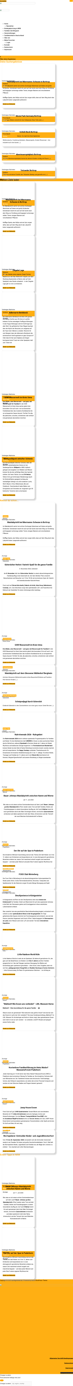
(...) (42, 120)
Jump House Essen (28, 1107)
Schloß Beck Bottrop (28, 132)
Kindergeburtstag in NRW (12, 28)
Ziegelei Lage (18, 270)
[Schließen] (71, 1)
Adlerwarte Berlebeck (18, 313)
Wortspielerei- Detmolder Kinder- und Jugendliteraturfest (28, 1136)
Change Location (5, 1383)
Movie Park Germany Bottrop (28, 116)
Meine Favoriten (9, 40)
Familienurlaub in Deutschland (14, 35)
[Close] (2, 1380)
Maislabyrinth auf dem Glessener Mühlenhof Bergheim (28, 673)
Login (8, 42)
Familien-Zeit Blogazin (11, 31)
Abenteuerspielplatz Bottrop (28, 154)
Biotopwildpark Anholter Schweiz (18, 459)
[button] (5, 81)
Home (6, 24)
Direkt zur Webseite (9, 104)
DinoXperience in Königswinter (28, 895)
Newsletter (10, 26)
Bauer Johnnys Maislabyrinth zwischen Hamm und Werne (28, 796)
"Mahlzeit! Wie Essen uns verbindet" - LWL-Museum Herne (28, 1004)
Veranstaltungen (9, 33)
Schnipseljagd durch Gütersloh (28, 701)
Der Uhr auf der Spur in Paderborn (28, 851)
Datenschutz (8, 47)
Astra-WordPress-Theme (39, 1280)
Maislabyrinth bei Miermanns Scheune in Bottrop (28, 82)
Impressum (8, 49)
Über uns (7, 38)
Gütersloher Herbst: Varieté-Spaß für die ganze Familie (28, 565)
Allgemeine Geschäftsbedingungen (61, 1358)
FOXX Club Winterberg (28, 874)
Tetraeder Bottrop (28, 170)
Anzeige (4, 556)
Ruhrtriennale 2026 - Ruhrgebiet (28, 734)
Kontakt (7, 45)
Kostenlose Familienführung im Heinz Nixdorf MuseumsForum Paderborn (28, 1068)
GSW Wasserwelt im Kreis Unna (18, 397)
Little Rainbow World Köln (28, 954)
